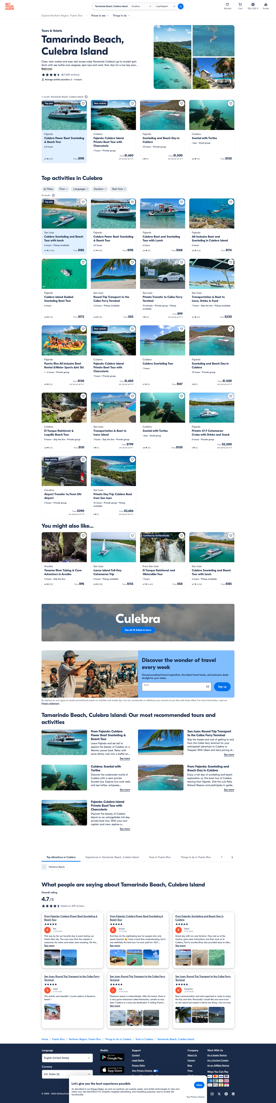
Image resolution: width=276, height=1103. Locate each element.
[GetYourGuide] (9, 6)
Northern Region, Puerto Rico (85, 1039)
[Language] (253, 4)
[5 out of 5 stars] (72, 924)
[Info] (86, 97)
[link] (64, 131)
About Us (192, 1055)
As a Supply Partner (217, 1055)
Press (190, 1070)
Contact (136, 1055)
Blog (190, 1065)
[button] (64, 131)
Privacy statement (50, 703)
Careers (191, 1060)
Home (45, 1039)
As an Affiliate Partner (218, 1065)
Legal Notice (138, 1060)
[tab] (61, 857)
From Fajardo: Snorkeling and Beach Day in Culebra (199, 918)
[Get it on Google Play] (112, 1058)
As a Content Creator (218, 1060)
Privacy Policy (138, 1065)
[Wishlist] (227, 4)
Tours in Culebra (144, 1039)
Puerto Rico (58, 1039)
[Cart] (240, 4)
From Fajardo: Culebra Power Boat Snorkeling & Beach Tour (70, 918)
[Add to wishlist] (83, 103)
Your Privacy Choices (142, 1070)
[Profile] (265, 4)
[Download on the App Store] (112, 1070)
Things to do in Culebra (118, 1039)
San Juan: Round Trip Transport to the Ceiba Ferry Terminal (72, 978)
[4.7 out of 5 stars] (51, 75)
